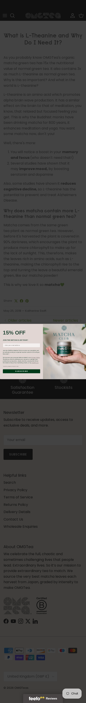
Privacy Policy (35, 357)
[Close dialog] (84, 326)
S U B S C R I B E (21, 371)
